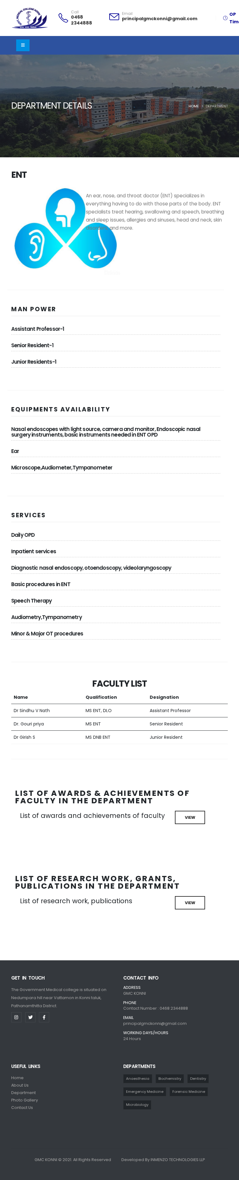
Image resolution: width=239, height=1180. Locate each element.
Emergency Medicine (144, 1091)
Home (194, 106)
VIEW (190, 817)
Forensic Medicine (188, 1091)
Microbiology (137, 1104)
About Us (20, 1085)
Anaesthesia (137, 1078)
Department (23, 1092)
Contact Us (22, 1107)
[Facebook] (44, 1017)
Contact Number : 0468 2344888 (155, 1008)
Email (127, 13)
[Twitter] (30, 1017)
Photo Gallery (24, 1100)
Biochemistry (169, 1078)
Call (75, 12)
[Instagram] (16, 1017)
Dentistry (198, 1078)
